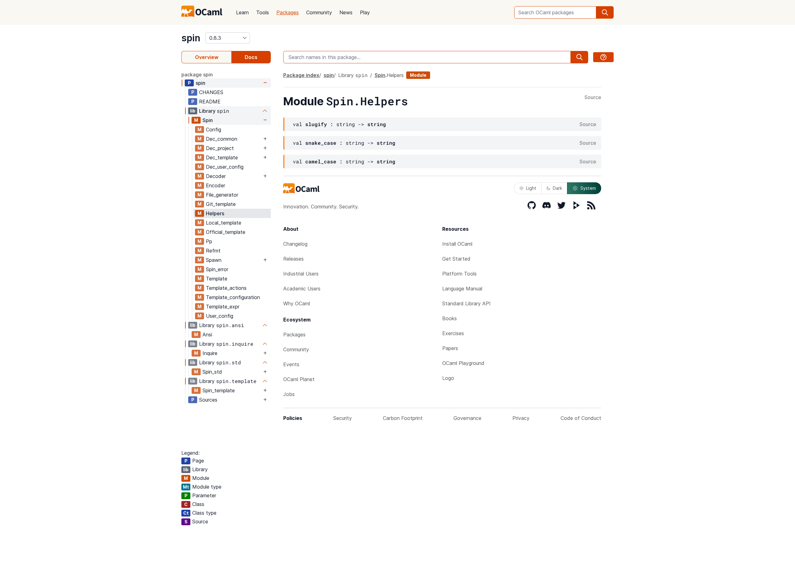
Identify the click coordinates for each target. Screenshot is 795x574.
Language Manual (462, 288)
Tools (262, 12)
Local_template (223, 223)
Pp (209, 241)
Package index (301, 75)
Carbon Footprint (403, 418)
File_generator (222, 195)
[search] (605, 12)
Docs (251, 57)
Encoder (215, 185)
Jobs (289, 394)
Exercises (453, 333)
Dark (557, 188)
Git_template (221, 204)
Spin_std (212, 372)
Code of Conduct (581, 418)
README (209, 101)
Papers (450, 348)
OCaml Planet (299, 379)
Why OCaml (296, 303)
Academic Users (301, 288)
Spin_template (218, 390)
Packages (287, 12)
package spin (197, 74)
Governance (467, 418)
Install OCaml (457, 244)
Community (319, 12)
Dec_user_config (224, 167)
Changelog (295, 244)
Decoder (216, 176)
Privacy (520, 418)
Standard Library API (466, 303)
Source (592, 97)
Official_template (225, 232)
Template (216, 279)
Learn (242, 12)
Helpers (215, 213)
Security (342, 418)
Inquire (209, 353)
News (345, 12)
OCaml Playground (463, 363)
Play (365, 12)
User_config (219, 316)
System (588, 188)
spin (190, 37)
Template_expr (222, 306)
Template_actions (226, 288)
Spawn (213, 260)
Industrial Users (301, 274)
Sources (208, 400)
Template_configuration (233, 297)
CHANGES (211, 92)
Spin (207, 120)
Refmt (213, 251)
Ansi (207, 334)
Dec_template (222, 157)
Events (291, 364)
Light (531, 188)
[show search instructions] (603, 57)
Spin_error (217, 269)
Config (213, 129)
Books (449, 318)
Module (418, 75)
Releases (293, 259)
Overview (206, 57)
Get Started (456, 259)
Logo (448, 378)
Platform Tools (459, 274)
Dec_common (221, 139)
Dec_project (220, 148)
